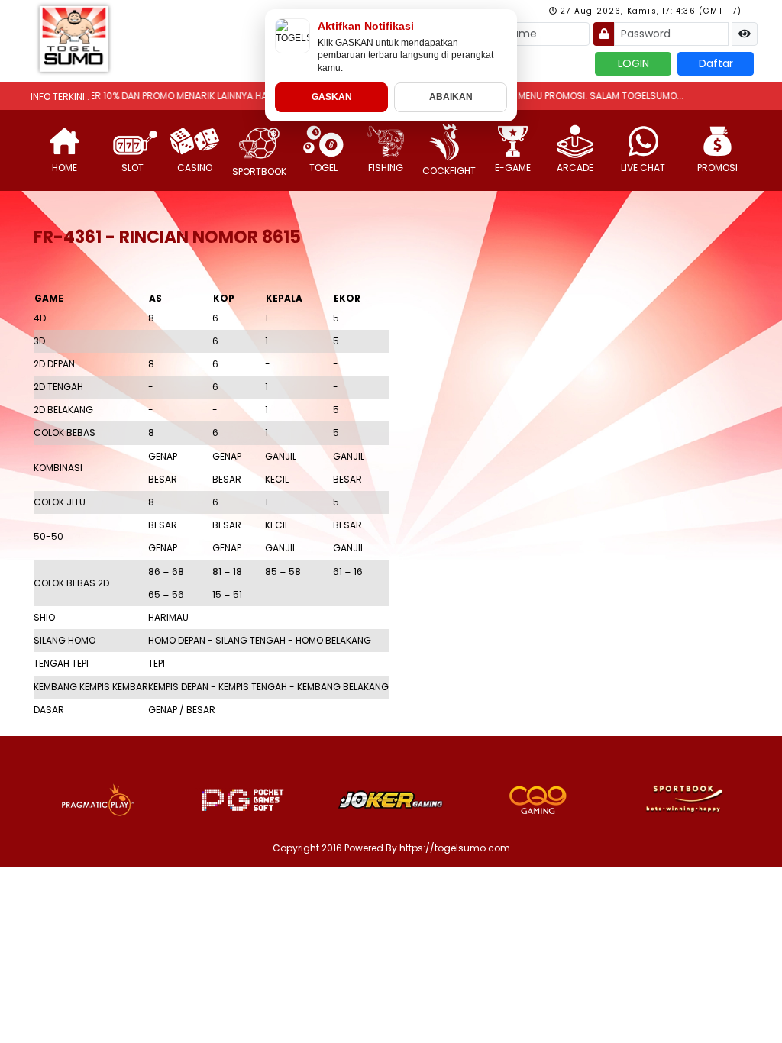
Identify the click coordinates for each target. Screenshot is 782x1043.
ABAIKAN (451, 97)
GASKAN (332, 97)
